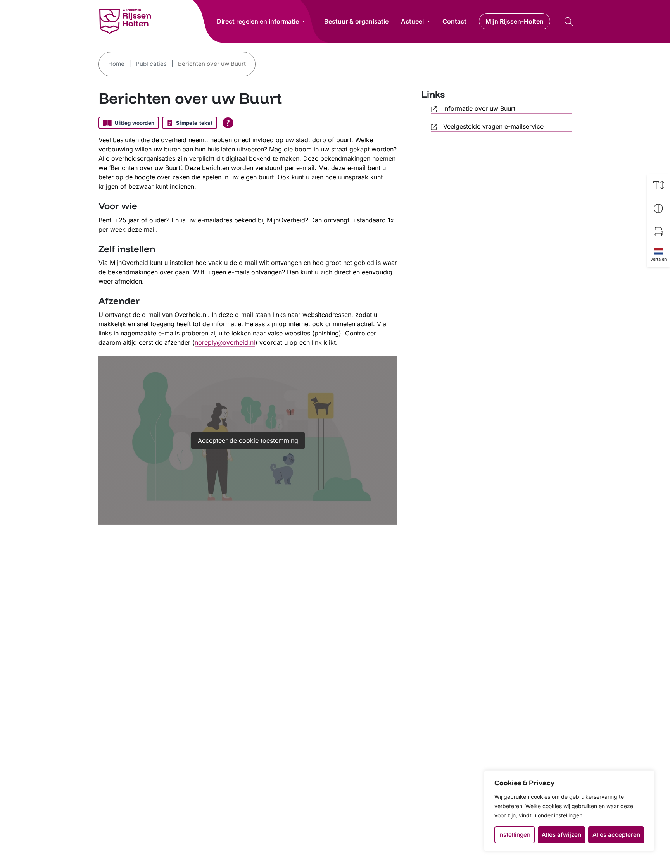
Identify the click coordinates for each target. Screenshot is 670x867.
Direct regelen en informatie (258, 21)
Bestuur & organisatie (356, 21)
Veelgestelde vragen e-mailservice (493, 126)
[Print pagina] (658, 231)
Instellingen (514, 834)
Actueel (412, 21)
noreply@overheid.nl (225, 342)
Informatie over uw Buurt (479, 108)
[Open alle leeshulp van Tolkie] (228, 122)
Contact (454, 21)
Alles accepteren (616, 834)
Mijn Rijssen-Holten (514, 21)
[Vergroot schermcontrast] (658, 208)
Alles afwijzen (561, 834)
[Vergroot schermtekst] (658, 185)
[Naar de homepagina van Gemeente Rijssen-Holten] (125, 21)
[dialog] (569, 811)
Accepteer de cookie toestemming (248, 440)
